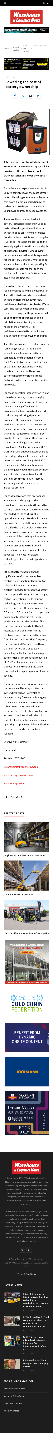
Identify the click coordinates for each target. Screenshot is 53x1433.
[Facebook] (15, 95)
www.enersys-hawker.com (18, 775)
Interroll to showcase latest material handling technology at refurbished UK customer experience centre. (36, 1300)
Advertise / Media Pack (14, 1388)
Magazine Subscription (14, 1396)
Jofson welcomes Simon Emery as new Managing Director (35, 1363)
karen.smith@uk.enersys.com (22, 766)
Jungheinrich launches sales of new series (24, 855)
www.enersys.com (14, 783)
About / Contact (11, 1410)
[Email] (30, 95)
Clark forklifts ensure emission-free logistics (26, 933)
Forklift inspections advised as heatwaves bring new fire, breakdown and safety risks (34, 1343)
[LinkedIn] (38, 95)
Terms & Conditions (26, 1274)
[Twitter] (23, 95)
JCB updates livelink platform (18, 894)
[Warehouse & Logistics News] (26, 18)
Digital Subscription (13, 1403)
